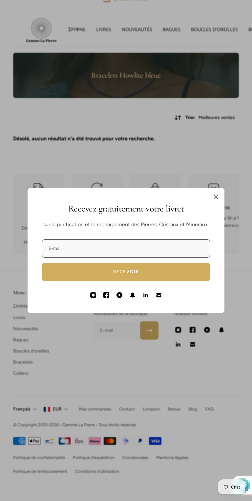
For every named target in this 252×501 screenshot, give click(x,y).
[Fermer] (216, 197)
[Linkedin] (145, 295)
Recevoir (126, 272)
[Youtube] (119, 295)
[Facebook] (106, 295)
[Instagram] (93, 295)
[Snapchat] (132, 295)
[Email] (159, 295)
